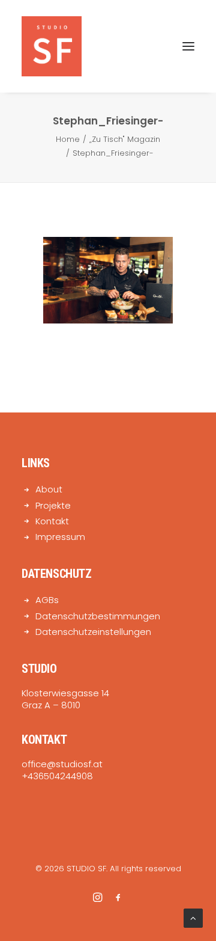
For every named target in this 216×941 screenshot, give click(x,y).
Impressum (60, 536)
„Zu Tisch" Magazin (124, 139)
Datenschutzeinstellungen (93, 631)
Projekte (53, 505)
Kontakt (52, 521)
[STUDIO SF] (52, 46)
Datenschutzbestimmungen (97, 616)
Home (68, 139)
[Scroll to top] (193, 917)
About (48, 489)
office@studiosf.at (62, 764)
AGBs (47, 599)
